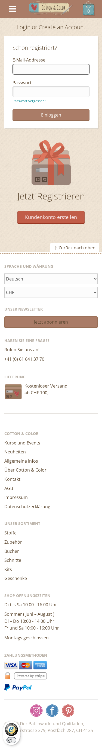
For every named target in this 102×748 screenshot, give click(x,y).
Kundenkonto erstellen (51, 217)
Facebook (52, 710)
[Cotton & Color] (51, 9)
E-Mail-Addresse (29, 60)
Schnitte (12, 560)
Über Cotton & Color (25, 470)
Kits (8, 569)
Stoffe (10, 533)
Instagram (36, 710)
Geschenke (15, 578)
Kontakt (12, 479)
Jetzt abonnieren (51, 322)
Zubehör (13, 542)
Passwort (22, 83)
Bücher (11, 551)
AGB (8, 488)
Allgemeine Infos (21, 461)
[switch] (11, 740)
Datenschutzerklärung (27, 507)
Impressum (16, 497)
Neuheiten (15, 452)
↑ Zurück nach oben (74, 248)
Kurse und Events (22, 443)
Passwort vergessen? (29, 100)
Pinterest (68, 710)
